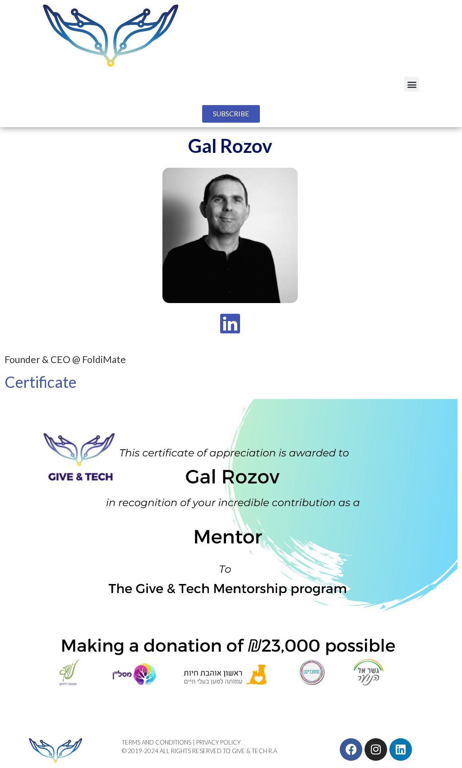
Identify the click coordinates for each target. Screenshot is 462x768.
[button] (411, 84)
